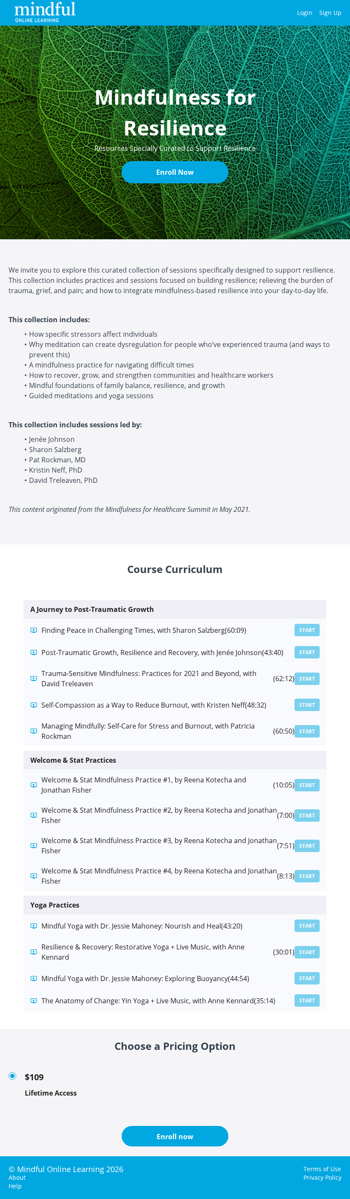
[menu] (315, 13)
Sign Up (330, 13)
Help (15, 1186)
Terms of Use (322, 1169)
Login (304, 13)
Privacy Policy (322, 1177)
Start (307, 630)
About (17, 1177)
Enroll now (175, 1136)
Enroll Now (175, 172)
